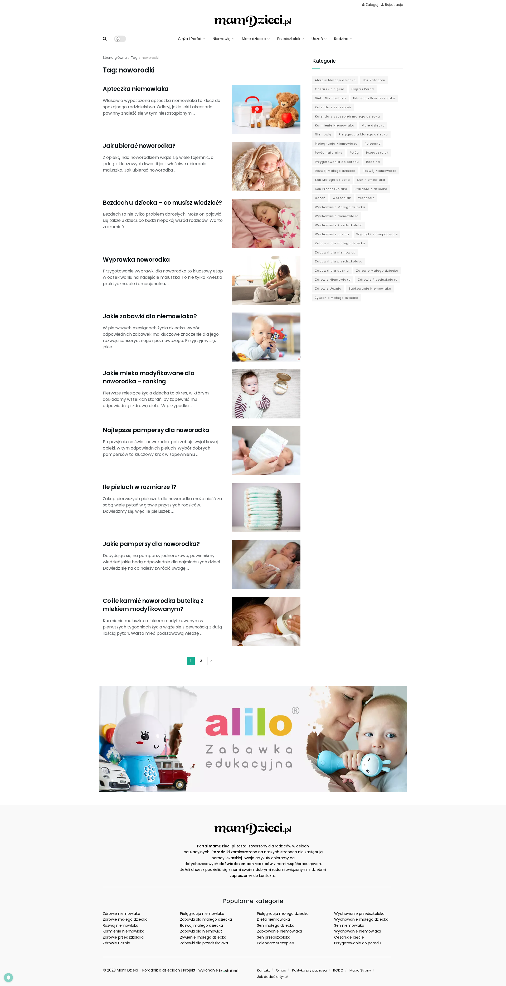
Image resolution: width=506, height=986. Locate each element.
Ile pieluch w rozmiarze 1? (139, 487)
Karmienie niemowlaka (123, 931)
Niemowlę (222, 38)
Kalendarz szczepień (333, 107)
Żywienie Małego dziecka (336, 298)
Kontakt (263, 970)
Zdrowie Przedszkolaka (378, 279)
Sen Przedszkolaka (331, 189)
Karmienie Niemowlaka (334, 125)
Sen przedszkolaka (273, 937)
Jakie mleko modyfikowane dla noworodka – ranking (149, 377)
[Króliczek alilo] (253, 738)
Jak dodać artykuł (272, 976)
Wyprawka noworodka (136, 260)
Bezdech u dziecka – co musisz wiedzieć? (162, 203)
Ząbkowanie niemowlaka (279, 931)
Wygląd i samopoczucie (377, 234)
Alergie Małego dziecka (335, 80)
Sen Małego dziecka (332, 180)
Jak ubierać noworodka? (139, 146)
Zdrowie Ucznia (328, 288)
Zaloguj (371, 4)
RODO (338, 970)
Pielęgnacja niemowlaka (202, 913)
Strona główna (115, 57)
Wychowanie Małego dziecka (340, 207)
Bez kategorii (374, 80)
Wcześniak (342, 198)
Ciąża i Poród (189, 38)
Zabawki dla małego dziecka (340, 243)
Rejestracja (393, 4)
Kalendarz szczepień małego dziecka (347, 116)
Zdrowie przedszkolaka (123, 937)
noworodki (150, 57)
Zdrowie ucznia (116, 943)
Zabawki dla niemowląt (335, 252)
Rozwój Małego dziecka (335, 171)
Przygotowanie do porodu (357, 943)
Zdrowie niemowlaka (121, 913)
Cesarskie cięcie (329, 89)
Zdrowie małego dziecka (125, 919)
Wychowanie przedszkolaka (359, 913)
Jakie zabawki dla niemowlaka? (150, 316)
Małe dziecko (254, 38)
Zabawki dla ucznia (332, 271)
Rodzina (341, 38)
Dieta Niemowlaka (330, 98)
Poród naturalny (328, 152)
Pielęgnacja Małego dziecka (363, 134)
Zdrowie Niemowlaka (333, 279)
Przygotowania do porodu (337, 162)
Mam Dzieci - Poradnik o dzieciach (148, 970)
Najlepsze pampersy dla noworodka (156, 430)
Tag (134, 57)
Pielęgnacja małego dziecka (283, 913)
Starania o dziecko (370, 189)
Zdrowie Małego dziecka (377, 271)
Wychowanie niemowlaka (357, 931)
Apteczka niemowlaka (136, 89)
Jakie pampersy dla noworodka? (151, 544)
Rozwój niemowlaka (120, 925)
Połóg (354, 152)
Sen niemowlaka (371, 180)
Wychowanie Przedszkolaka (339, 225)
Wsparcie (366, 198)
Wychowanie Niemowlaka (337, 216)
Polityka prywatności (309, 970)
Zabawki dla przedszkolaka (339, 261)
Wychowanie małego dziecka (361, 919)
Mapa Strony (360, 970)
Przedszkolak (288, 38)
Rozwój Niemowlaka (380, 171)
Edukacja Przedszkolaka (374, 98)
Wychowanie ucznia (332, 234)
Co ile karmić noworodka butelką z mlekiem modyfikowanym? (153, 605)
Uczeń (317, 38)
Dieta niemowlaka (273, 919)
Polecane (373, 143)
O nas (281, 970)
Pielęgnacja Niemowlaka (336, 143)
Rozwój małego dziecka (201, 925)
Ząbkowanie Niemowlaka (370, 288)
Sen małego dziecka (275, 925)
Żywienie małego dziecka (203, 937)
